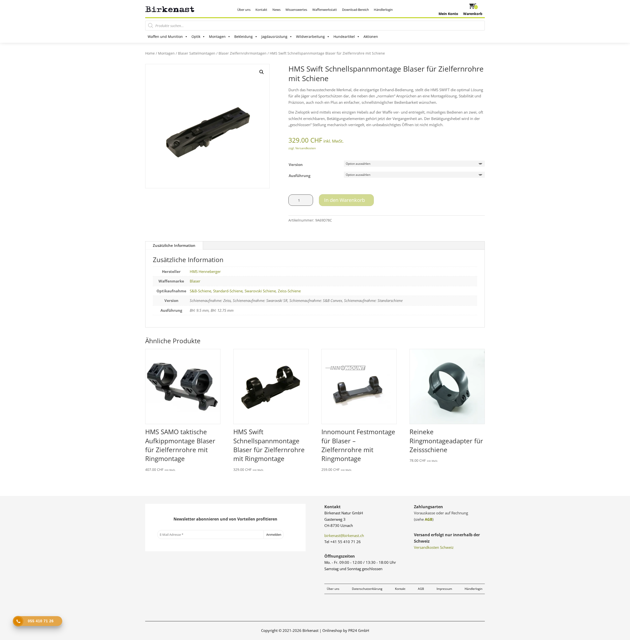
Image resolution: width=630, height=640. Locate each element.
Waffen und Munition (165, 36)
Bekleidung (243, 36)
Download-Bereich (355, 9)
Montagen (217, 36)
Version (296, 164)
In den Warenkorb (344, 200)
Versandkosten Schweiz (434, 547)
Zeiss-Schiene (289, 290)
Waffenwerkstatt (324, 9)
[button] (261, 72)
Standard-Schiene (228, 290)
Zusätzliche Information (174, 245)
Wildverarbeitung (310, 36)
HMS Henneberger (205, 271)
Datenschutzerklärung (367, 589)
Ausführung (299, 175)
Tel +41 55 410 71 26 (342, 541)
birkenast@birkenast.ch (344, 535)
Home (150, 53)
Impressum (444, 589)
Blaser (195, 281)
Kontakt (261, 9)
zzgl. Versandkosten (302, 148)
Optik (195, 36)
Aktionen (370, 36)
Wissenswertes (296, 9)
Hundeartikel (344, 36)
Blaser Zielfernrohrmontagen (243, 53)
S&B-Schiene (200, 290)
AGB (428, 519)
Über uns (244, 9)
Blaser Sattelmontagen (196, 53)
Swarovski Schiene (260, 290)
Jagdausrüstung (274, 36)
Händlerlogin (383, 9)
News (276, 9)
